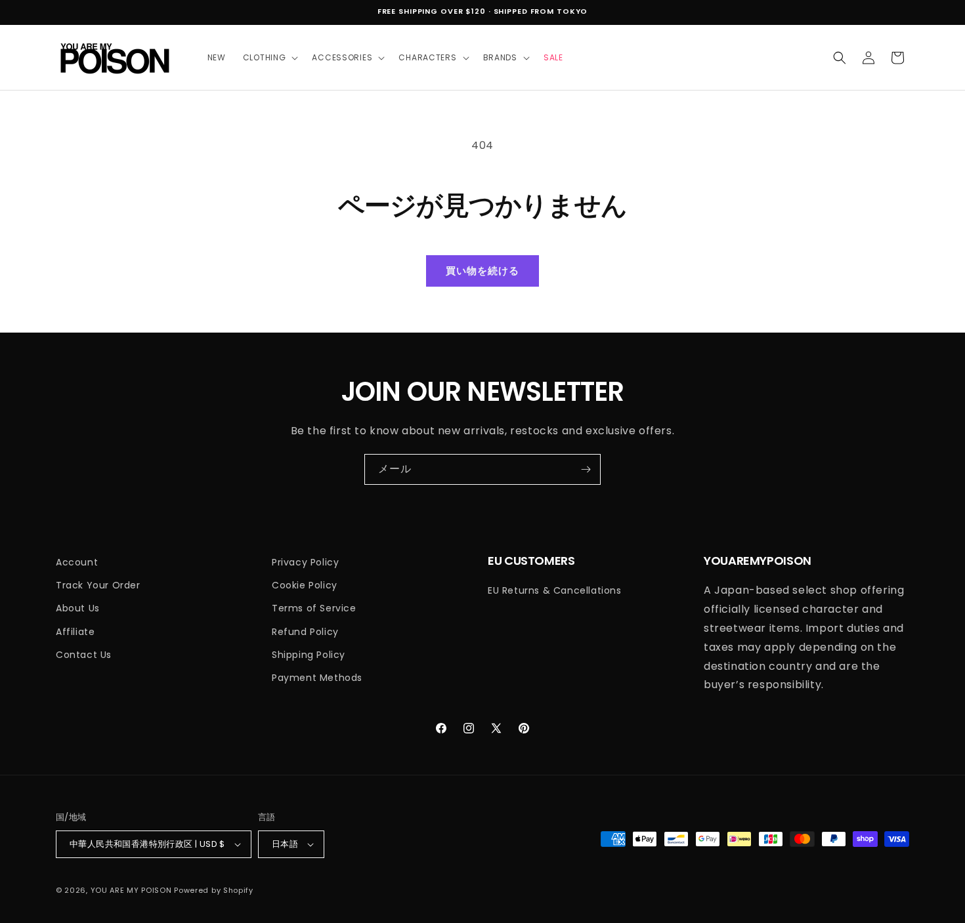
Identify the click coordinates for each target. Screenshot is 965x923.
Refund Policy (305, 631)
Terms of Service (314, 608)
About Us (78, 608)
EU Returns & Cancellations (555, 590)
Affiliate (75, 631)
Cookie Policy (304, 585)
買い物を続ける (482, 270)
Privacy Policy (305, 562)
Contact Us (84, 654)
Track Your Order (98, 585)
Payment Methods (317, 677)
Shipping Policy (308, 654)
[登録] (585, 469)
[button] (269, 58)
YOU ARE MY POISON (131, 890)
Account (77, 562)
